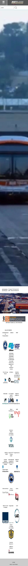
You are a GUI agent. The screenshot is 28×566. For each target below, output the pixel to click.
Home (13, 562)
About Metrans (14, 564)
